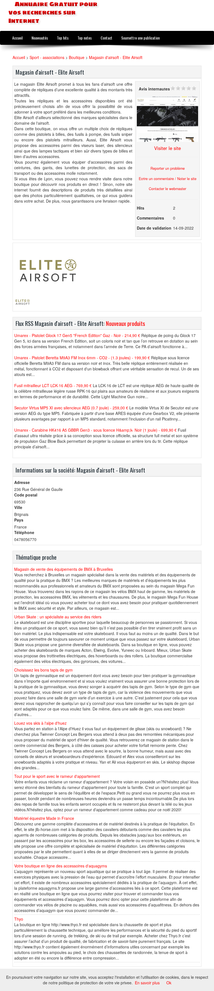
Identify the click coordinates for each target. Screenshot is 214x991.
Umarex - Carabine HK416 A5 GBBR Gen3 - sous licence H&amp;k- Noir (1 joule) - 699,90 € (95, 430)
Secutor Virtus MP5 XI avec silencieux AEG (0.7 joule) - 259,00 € (71, 407)
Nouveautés (39, 38)
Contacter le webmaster (167, 188)
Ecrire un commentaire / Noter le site (167, 178)
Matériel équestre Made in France (44, 818)
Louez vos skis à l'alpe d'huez (40, 723)
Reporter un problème (167, 168)
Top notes (84, 38)
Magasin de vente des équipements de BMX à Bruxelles (63, 569)
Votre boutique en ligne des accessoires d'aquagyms (60, 866)
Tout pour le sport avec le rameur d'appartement (57, 776)
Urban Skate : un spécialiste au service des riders (57, 616)
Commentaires (150, 218)
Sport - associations (47, 57)
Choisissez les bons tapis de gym (43, 670)
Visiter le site (167, 148)
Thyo (18, 919)
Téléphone (24, 532)
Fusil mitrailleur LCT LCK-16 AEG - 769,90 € (53, 385)
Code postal (25, 495)
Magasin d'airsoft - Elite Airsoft (115, 57)
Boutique (76, 57)
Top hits (63, 38)
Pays (18, 520)
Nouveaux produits (125, 323)
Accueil (17, 38)
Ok (168, 982)
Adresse (22, 482)
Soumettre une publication (140, 38)
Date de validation (154, 228)
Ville (18, 507)
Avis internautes (154, 89)
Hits (140, 208)
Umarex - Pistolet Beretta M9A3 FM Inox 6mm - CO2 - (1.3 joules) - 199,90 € (82, 357)
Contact (106, 38)
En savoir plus (147, 982)
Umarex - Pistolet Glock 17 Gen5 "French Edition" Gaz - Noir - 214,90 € (77, 335)
